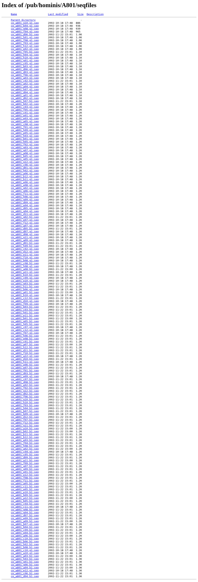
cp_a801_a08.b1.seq (25, 269)
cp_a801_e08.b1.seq (25, 338)
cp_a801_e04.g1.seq (25, 205)
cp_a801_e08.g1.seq (25, 185)
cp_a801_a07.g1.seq (25, 225)
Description (95, 14)
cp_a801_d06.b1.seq (25, 34)
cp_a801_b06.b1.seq (25, 541)
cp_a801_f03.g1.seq (25, 43)
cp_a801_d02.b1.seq (25, 393)
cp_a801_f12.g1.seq (25, 222)
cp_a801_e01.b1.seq (25, 472)
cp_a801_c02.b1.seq (25, 80)
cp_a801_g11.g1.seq (25, 237)
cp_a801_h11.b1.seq (25, 286)
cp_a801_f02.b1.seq (25, 388)
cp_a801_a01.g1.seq (25, 95)
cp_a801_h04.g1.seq (25, 54)
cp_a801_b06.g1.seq (25, 289)
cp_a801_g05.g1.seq (25, 159)
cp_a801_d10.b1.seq (25, 359)
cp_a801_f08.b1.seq (25, 477)
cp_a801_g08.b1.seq (25, 509)
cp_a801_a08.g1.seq (25, 153)
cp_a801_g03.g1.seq (25, 147)
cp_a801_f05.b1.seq (25, 51)
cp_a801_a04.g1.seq (25, 86)
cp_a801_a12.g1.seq (25, 356)
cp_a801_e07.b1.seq (25, 367)
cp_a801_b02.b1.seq (25, 431)
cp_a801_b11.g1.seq (25, 179)
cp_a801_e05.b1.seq (25, 489)
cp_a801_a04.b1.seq (25, 567)
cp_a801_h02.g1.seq (25, 170)
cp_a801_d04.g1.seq (25, 92)
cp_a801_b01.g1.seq (25, 138)
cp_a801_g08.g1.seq (25, 28)
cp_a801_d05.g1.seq (25, 208)
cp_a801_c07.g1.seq (25, 327)
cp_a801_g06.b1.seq (25, 564)
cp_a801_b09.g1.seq (25, 414)
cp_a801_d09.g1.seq (25, 202)
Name (14, 14)
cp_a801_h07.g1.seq (25, 89)
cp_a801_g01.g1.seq (25, 60)
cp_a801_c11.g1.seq (25, 506)
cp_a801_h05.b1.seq (25, 324)
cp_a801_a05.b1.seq (25, 483)
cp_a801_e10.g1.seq (25, 280)
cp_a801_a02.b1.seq (25, 448)
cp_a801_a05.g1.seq (25, 121)
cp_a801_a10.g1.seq (25, 553)
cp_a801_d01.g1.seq (25, 167)
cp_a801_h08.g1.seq (25, 266)
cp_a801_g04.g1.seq (25, 211)
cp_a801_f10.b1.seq (25, 353)
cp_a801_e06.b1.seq (25, 364)
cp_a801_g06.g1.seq (25, 190)
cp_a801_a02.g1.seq (25, 83)
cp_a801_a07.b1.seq (25, 344)
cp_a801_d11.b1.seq (25, 350)
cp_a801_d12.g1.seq (25, 251)
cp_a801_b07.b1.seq (25, 411)
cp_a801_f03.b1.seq (25, 405)
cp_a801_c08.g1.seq (25, 124)
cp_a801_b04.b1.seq (25, 527)
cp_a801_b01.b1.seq (25, 318)
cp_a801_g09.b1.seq (25, 469)
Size (80, 14)
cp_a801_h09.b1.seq (25, 246)
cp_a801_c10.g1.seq (25, 550)
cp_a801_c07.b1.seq (25, 379)
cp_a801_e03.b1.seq (25, 440)
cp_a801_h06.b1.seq (25, 335)
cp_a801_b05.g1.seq (25, 156)
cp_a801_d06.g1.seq (25, 69)
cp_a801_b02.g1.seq (25, 104)
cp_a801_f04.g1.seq (25, 31)
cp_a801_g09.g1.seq (25, 199)
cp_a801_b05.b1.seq (25, 501)
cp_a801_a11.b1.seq (25, 460)
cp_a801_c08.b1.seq (25, 263)
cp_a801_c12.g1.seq (25, 330)
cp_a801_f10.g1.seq (25, 257)
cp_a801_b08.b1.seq (25, 547)
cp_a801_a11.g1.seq (25, 272)
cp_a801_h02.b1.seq (25, 544)
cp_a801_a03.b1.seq (25, 556)
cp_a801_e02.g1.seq (25, 49)
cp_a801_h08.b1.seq (25, 445)
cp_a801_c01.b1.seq (25, 341)
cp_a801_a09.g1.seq (25, 240)
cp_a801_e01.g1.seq (25, 115)
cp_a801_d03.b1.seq (25, 373)
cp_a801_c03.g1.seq (25, 106)
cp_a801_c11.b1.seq (25, 486)
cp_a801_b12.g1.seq (25, 176)
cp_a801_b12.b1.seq (25, 437)
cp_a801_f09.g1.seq (25, 303)
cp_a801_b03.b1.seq (25, 306)
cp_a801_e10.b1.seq (25, 492)
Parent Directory (23, 20)
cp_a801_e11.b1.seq (25, 315)
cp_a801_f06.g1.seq (25, 75)
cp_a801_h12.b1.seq (25, 347)
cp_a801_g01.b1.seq (25, 561)
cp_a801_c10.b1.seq (25, 538)
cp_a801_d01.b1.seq (25, 243)
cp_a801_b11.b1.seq (25, 434)
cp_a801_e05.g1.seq (25, 133)
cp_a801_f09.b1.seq (25, 463)
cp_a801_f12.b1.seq (25, 422)
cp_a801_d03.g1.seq (25, 72)
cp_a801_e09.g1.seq (25, 376)
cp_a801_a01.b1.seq (25, 292)
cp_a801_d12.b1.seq (25, 416)
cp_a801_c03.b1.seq (25, 309)
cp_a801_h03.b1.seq (25, 558)
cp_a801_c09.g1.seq (25, 277)
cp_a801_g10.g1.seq (25, 22)
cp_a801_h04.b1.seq (25, 408)
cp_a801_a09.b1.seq (25, 521)
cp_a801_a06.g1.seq (25, 173)
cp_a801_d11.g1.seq (25, 214)
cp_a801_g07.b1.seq (25, 466)
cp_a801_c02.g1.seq (25, 248)
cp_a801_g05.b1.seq (25, 321)
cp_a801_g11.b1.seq (25, 425)
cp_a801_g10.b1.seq (25, 399)
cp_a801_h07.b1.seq (25, 101)
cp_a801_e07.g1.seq (25, 219)
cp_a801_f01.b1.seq (25, 370)
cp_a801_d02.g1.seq (25, 98)
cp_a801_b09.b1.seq (25, 495)
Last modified (58, 14)
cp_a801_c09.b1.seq (25, 529)
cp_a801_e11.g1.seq (25, 254)
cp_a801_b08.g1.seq (25, 260)
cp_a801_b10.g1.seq (25, 295)
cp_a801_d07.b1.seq (25, 515)
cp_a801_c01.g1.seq (25, 112)
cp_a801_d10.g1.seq (25, 301)
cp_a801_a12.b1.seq (25, 498)
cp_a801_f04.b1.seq (25, 443)
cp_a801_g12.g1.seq (25, 162)
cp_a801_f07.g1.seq (25, 332)
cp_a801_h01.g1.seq (25, 37)
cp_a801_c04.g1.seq (25, 451)
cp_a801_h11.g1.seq (25, 361)
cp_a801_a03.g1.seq (25, 77)
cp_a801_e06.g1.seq (25, 182)
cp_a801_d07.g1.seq (25, 231)
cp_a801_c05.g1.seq (25, 63)
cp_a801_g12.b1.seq (25, 390)
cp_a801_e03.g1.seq (25, 118)
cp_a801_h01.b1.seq (25, 312)
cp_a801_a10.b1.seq (25, 428)
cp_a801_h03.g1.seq (25, 135)
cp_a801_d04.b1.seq (25, 576)
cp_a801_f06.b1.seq (25, 396)
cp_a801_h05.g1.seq (25, 141)
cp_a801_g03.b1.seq (25, 283)
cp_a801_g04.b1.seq (25, 512)
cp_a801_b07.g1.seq (25, 524)
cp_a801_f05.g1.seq (25, 109)
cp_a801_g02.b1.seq (25, 217)
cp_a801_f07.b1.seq (25, 419)
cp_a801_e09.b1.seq (25, 518)
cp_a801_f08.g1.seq (25, 40)
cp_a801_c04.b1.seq (25, 503)
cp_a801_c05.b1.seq (25, 454)
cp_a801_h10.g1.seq (25, 57)
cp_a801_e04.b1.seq (25, 532)
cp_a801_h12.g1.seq (25, 46)
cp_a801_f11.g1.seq (25, 193)
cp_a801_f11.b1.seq (25, 480)
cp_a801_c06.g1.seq (25, 164)
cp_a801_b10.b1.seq (25, 275)
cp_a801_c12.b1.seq (25, 298)
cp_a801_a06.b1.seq (25, 535)
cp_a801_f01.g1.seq (25, 127)
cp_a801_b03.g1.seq (25, 66)
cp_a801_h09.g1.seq (25, 130)
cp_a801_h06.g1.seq (25, 196)
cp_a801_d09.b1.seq (25, 457)
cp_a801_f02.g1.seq (25, 144)
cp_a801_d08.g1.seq (25, 234)
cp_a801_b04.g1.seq (25, 25)
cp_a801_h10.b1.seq (25, 402)
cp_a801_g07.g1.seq (25, 150)
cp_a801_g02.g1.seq (25, 188)
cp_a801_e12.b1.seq (25, 474)
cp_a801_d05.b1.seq (25, 228)
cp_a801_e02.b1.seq (25, 385)
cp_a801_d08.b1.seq (25, 382)
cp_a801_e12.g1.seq (25, 570)
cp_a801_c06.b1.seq (25, 573)
